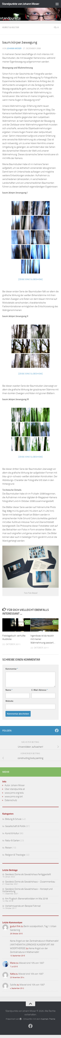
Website (9, 701)
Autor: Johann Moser (15, 785)
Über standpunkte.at (15, 789)
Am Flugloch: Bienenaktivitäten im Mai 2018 (26, 898)
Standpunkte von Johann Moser (20, 4)
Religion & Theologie (15, 854)
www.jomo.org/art (14, 796)
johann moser (14, 48)
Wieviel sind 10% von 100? (31, 963)
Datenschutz (11, 800)
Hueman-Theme (48, 1019)
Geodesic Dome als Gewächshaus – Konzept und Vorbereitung (27, 890)
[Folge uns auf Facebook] (57, 730)
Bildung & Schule (13, 819)
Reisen (8, 847)
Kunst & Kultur (10, 27)
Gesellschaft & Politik (15, 826)
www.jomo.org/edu (14, 792)
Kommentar (11, 669)
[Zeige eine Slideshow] (30, 279)
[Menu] (57, 4)
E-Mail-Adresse (39, 690)
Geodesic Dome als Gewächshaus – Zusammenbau (30, 881)
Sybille (13, 984)
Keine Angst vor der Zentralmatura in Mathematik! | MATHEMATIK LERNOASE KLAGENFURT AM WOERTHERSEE (34, 944)
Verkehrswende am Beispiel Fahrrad (23, 906)
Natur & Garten (12, 840)
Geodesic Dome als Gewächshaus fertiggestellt (28, 874)
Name (9, 690)
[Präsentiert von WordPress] (21, 1019)
